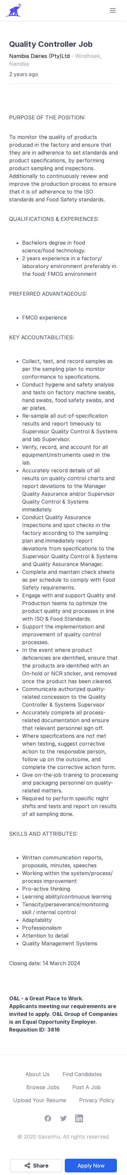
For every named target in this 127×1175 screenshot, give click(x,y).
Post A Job (86, 1087)
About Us (37, 1074)
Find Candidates (82, 1074)
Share (41, 1165)
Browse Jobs (42, 1087)
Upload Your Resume (39, 1100)
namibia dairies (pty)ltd (40, 56)
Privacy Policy (96, 1100)
